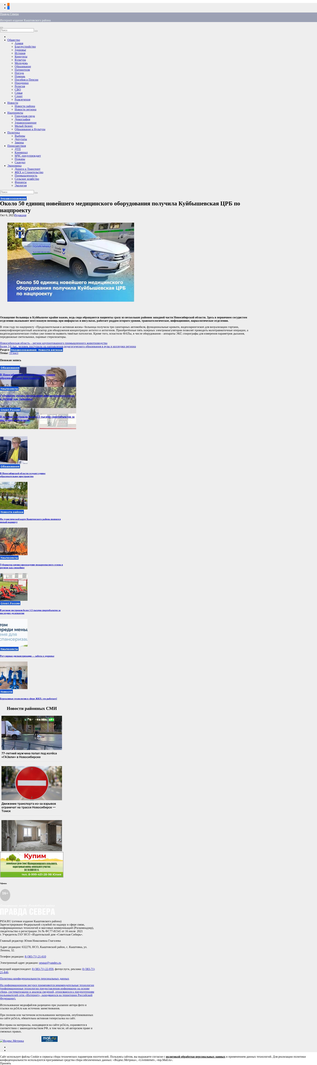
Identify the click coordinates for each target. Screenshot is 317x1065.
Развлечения (22, 99)
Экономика (14, 165)
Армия (19, 43)
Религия (20, 86)
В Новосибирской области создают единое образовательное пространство (27, 376)
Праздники (22, 83)
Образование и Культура (30, 129)
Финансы (21, 182)
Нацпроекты (15, 112)
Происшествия (16, 145)
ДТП (18, 149)
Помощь (20, 76)
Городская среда (25, 116)
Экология (21, 185)
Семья (18, 92)
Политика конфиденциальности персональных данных (34, 978)
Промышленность (26, 175)
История (20, 53)
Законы (19, 142)
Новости (12, 102)
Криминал (21, 152)
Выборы (20, 135)
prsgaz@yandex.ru (50, 962)
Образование (23, 66)
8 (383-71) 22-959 (42, 969)
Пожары (20, 159)
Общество (13, 40)
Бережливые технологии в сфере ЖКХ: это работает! (28, 698)
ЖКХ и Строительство (29, 172)
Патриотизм (22, 69)
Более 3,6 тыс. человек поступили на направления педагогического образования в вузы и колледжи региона (68, 346)
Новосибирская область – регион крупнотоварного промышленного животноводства (53, 343)
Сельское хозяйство (27, 178)
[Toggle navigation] (1, 27)
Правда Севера (9, 14)
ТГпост (13, 353)
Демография (22, 119)
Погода (19, 73)
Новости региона (25, 109)
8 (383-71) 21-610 (35, 956)
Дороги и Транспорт (27, 168)
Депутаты (21, 139)
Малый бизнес (24, 125)
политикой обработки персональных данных (195, 1056)
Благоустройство (25, 46)
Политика (13, 132)
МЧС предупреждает (28, 155)
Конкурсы (21, 56)
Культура (20, 59)
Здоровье (20, 49)
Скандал (20, 162)
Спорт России (10, 409)
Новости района (25, 106)
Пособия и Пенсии (26, 79)
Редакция (20, 215)
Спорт (19, 96)
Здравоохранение (26, 122)
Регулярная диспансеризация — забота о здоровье (27, 656)
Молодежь (21, 63)
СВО (18, 89)
